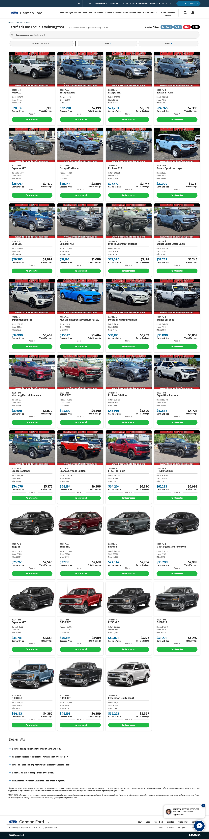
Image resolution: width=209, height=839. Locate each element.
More (30, 114)
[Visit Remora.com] (194, 835)
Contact (153, 13)
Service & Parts (128, 13)
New (62, 13)
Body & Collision (142, 13)
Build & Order (81, 13)
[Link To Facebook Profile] (48, 821)
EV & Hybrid (70, 13)
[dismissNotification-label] (203, 805)
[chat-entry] (199, 826)
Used (90, 13)
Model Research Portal (168, 14)
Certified (158, 822)
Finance (108, 13)
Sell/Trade (98, 13)
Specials (117, 13)
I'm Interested (32, 120)
